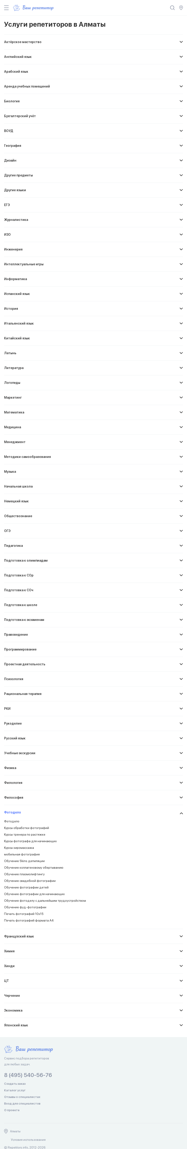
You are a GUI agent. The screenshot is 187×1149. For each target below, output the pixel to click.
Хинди (9, 966)
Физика (10, 768)
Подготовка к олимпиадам (26, 560)
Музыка (10, 471)
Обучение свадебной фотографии (30, 880)
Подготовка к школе (20, 605)
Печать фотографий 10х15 (24, 913)
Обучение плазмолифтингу (24, 874)
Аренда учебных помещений (27, 86)
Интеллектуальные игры (24, 264)
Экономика (13, 1010)
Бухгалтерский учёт (20, 116)
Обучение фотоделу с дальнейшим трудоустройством (45, 900)
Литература (13, 368)
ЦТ (6, 981)
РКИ (7, 708)
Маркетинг (13, 397)
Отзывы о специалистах (22, 1097)
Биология (12, 101)
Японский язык (16, 1025)
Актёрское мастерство (23, 42)
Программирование (20, 649)
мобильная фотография (22, 854)
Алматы (15, 1131)
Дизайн (10, 160)
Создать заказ (15, 1083)
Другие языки (15, 190)
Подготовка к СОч (18, 590)
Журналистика (16, 220)
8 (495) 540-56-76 (28, 1075)
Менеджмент (15, 442)
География (12, 145)
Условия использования (28, 1139)
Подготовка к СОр (19, 575)
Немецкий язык (16, 501)
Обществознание (18, 516)
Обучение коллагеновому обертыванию (33, 867)
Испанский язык (17, 294)
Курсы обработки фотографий (26, 827)
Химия (9, 951)
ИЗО (7, 234)
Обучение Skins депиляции (24, 860)
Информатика (15, 279)
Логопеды (12, 383)
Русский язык (15, 738)
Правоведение (16, 634)
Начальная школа (18, 486)
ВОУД (8, 131)
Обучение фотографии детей (26, 887)
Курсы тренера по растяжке (24, 834)
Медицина (12, 427)
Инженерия (13, 249)
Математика (14, 412)
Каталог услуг (15, 1090)
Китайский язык (17, 338)
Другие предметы (18, 175)
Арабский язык (16, 71)
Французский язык (19, 936)
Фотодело (12, 812)
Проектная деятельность (24, 664)
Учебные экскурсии (19, 753)
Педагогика (13, 545)
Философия (13, 797)
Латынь (10, 353)
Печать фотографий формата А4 (29, 920)
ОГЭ (7, 531)
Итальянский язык (19, 323)
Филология (13, 783)
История (11, 308)
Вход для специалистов (22, 1103)
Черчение (12, 995)
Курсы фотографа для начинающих (30, 841)
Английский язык (18, 57)
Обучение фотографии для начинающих (34, 894)
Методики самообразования (27, 457)
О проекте (12, 1110)
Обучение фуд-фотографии (25, 907)
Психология (13, 679)
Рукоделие (13, 723)
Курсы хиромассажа (19, 847)
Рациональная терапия (23, 694)
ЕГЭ (7, 205)
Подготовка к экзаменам (24, 620)
